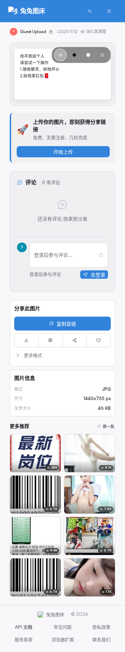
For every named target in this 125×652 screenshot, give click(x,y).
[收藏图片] (98, 340)
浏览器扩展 (62, 639)
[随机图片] (89, 11)
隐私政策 (101, 627)
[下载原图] (26, 340)
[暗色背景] (74, 55)
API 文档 (23, 627)
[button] (62, 355)
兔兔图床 (32, 11)
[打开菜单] (109, 11)
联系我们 (101, 639)
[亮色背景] (88, 55)
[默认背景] (60, 55)
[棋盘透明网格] (102, 55)
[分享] (74, 340)
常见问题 (62, 627)
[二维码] (50, 340)
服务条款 (24, 639)
